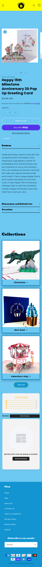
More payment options (21, 133)
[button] (2, 5)
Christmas (20, 282)
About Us (8, 503)
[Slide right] (26, 72)
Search (7, 530)
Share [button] (7, 138)
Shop (6, 493)
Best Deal (19, 330)
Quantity (5, 108)
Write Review (24, 416)
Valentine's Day (19, 376)
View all (21, 384)
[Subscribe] (34, 544)
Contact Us (9, 508)
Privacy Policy (10, 519)
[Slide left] (15, 72)
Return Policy (10, 524)
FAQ (6, 498)
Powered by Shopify (28, 563)
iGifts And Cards (17, 563)
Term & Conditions (12, 514)
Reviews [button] (5, 416)
